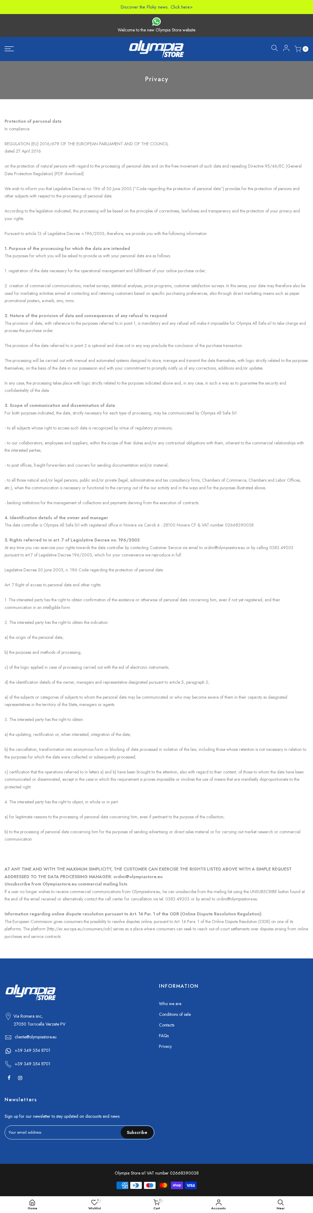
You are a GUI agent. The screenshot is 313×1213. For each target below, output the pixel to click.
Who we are (170, 1004)
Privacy (165, 1046)
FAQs (164, 1036)
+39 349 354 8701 (32, 1050)
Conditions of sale (175, 1014)
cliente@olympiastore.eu (36, 1037)
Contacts (166, 1025)
